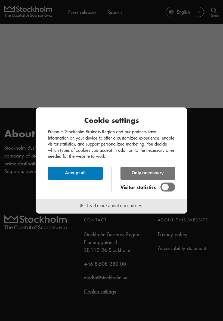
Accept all (75, 172)
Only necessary (148, 172)
